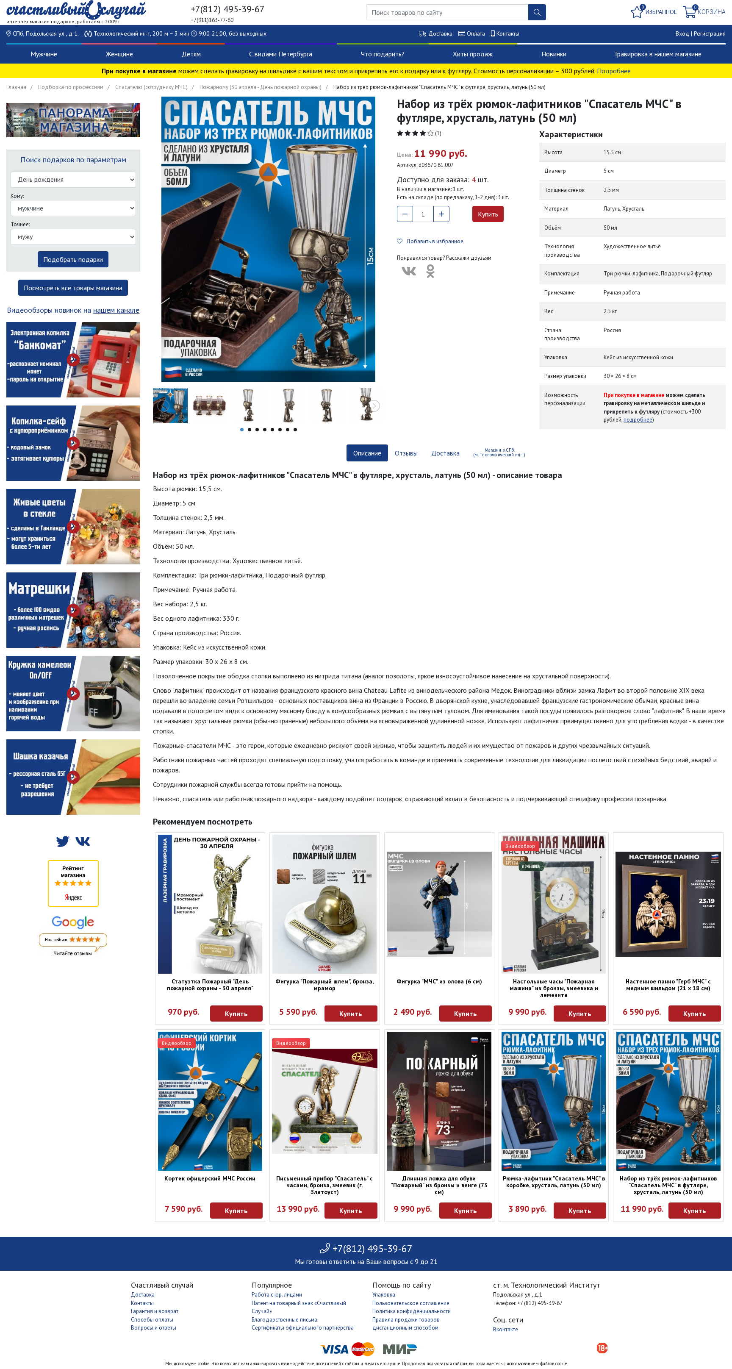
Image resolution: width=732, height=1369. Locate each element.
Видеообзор (520, 846)
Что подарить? (383, 54)
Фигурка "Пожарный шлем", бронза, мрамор (324, 984)
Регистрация (710, 33)
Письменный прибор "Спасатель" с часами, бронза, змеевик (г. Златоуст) (324, 1185)
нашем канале (116, 310)
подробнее (638, 419)
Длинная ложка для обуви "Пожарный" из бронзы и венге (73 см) (439, 1185)
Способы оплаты (152, 1319)
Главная (16, 87)
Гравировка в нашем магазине (658, 54)
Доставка (440, 33)
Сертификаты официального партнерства (303, 1327)
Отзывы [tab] (406, 453)
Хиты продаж (473, 54)
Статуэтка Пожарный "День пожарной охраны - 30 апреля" (210, 984)
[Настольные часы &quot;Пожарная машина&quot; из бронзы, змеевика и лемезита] (553, 904)
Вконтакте (505, 1329)
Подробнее (614, 71)
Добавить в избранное (432, 241)
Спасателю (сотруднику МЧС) (151, 87)
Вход (682, 33)
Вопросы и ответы (153, 1327)
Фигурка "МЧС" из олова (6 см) (439, 981)
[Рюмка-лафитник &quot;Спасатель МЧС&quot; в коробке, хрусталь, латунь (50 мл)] (553, 1101)
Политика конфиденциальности (411, 1311)
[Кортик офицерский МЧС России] (210, 1101)
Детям (191, 54)
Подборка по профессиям (70, 87)
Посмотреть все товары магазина (73, 287)
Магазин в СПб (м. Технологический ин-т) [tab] (499, 452)
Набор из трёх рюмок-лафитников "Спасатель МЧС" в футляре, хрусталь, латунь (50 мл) (668, 1185)
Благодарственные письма (284, 1319)
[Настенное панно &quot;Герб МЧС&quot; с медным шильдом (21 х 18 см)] (668, 904)
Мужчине (43, 54)
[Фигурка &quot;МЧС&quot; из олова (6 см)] (439, 904)
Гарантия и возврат (154, 1311)
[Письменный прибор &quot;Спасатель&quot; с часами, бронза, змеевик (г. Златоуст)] (324, 1101)
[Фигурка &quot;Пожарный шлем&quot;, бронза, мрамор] (324, 904)
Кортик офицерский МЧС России (209, 1178)
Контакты (507, 33)
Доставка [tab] (445, 453)
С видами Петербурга (280, 54)
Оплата (476, 33)
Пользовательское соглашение (410, 1303)
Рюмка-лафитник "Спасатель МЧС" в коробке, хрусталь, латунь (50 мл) (554, 1182)
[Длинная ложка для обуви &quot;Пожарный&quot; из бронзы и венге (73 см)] (439, 1101)
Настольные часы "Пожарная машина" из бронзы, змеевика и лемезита (554, 988)
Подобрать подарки (73, 259)
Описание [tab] (367, 453)
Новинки (553, 54)
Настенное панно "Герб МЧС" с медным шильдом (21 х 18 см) (668, 984)
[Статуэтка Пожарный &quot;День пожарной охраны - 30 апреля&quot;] (210, 904)
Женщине (119, 54)
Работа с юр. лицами (277, 1294)
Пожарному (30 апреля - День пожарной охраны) (261, 87)
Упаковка (383, 1294)
